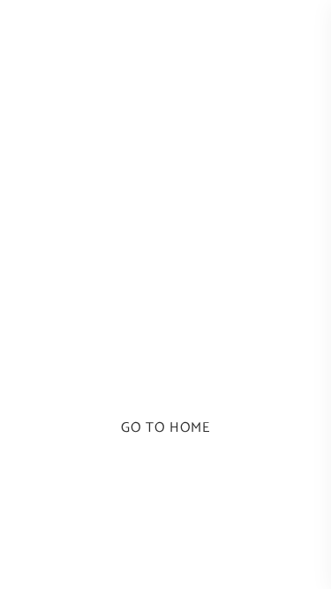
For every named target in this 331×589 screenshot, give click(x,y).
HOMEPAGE (165, 373)
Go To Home (165, 428)
